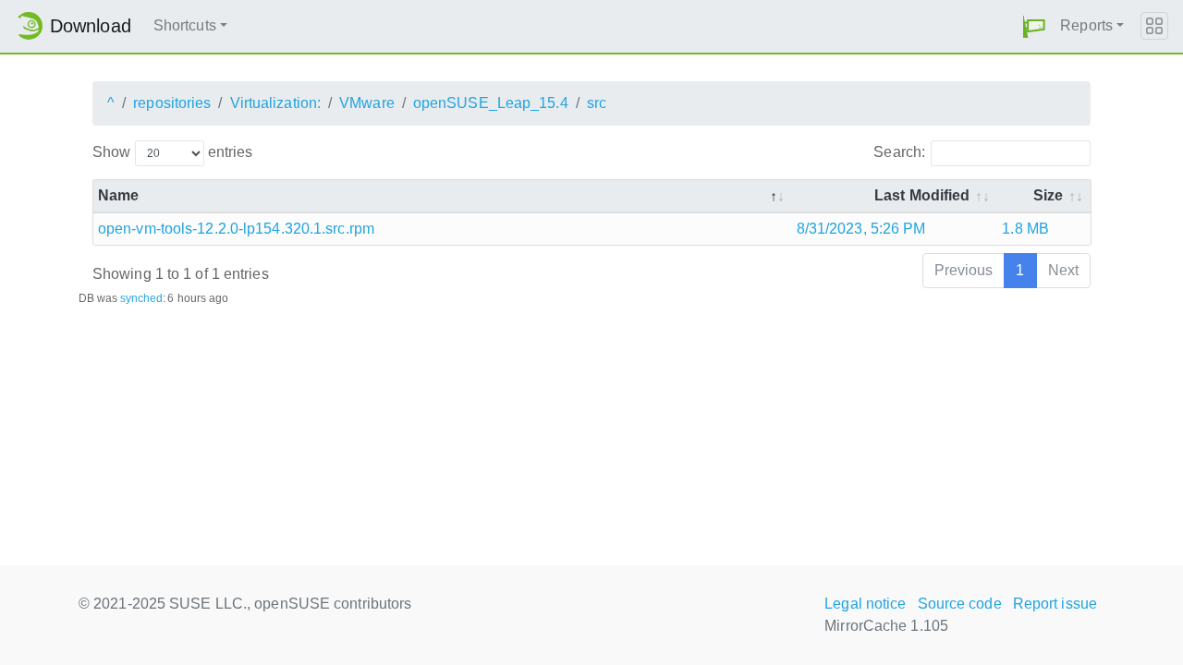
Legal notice (865, 603)
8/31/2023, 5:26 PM (861, 228)
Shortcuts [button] (184, 25)
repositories (172, 103)
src (596, 103)
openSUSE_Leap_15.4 (490, 103)
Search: (899, 152)
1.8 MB (1025, 228)
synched (142, 298)
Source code (960, 603)
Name (118, 195)
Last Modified (922, 195)
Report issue (1055, 603)
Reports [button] (1086, 25)
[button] (1034, 26)
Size (1048, 195)
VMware (367, 103)
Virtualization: (276, 103)
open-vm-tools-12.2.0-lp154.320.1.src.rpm (236, 228)
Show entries (172, 152)
